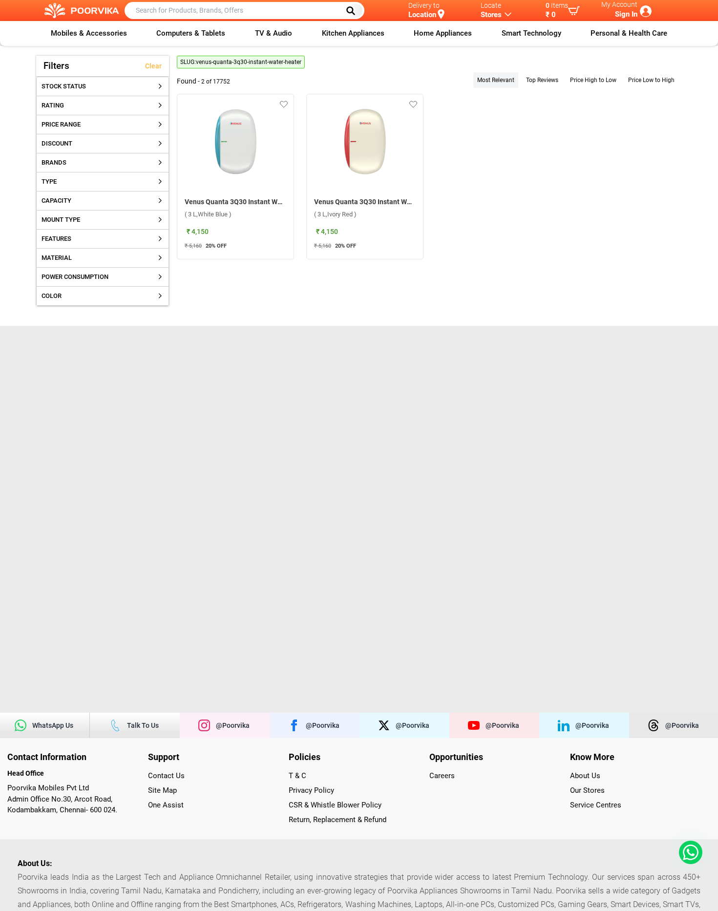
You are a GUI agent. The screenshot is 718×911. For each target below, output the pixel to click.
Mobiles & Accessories (89, 33)
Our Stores (587, 790)
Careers (442, 775)
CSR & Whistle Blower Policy (335, 805)
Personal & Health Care (629, 33)
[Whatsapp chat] (688, 852)
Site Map (162, 790)
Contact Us (166, 775)
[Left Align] (354, 11)
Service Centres (595, 805)
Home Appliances (443, 33)
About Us (585, 775)
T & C (297, 775)
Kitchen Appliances (353, 33)
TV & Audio (273, 33)
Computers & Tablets (190, 33)
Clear (153, 66)
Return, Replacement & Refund (337, 819)
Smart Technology (531, 33)
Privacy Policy (311, 790)
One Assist (166, 805)
